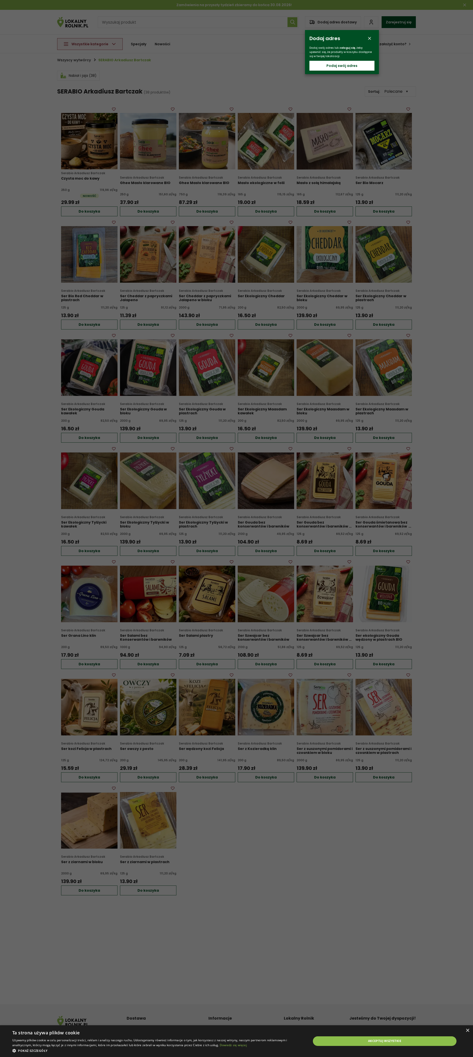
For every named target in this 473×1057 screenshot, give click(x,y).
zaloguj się (347, 48)
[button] (157, 1050)
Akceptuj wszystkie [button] (384, 1041)
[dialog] (236, 1041)
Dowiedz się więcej (233, 1045)
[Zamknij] (369, 38)
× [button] (467, 1030)
